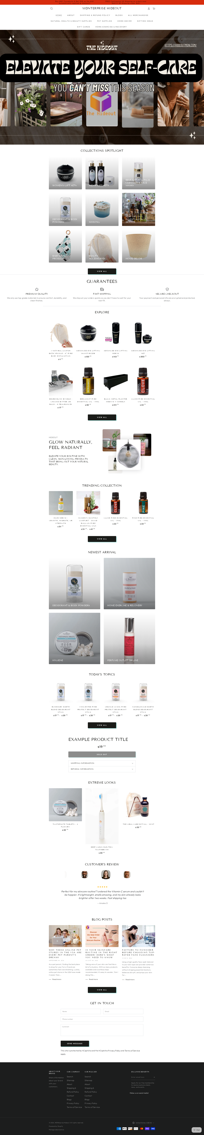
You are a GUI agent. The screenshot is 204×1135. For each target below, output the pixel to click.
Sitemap (70, 1080)
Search (70, 1076)
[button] (51, 8)
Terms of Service (132, 1050)
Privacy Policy (114, 1050)
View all (102, 271)
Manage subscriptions (56, 1130)
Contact (70, 1096)
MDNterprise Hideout (62, 1123)
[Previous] (71, 874)
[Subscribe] (154, 1077)
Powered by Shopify (56, 1126)
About (69, 1084)
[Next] (133, 874)
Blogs (69, 1099)
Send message (75, 1043)
